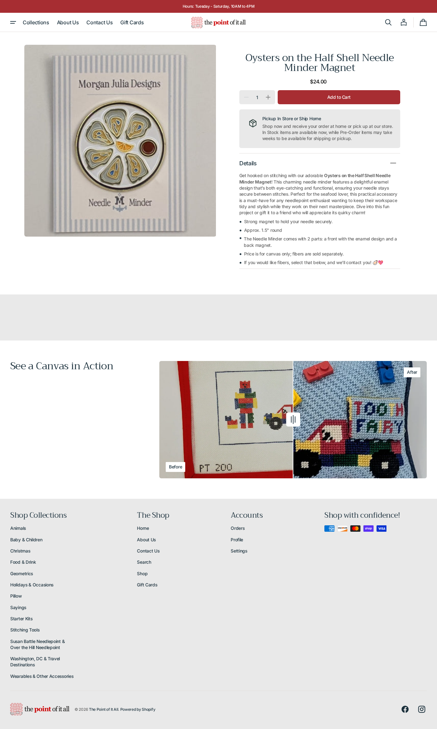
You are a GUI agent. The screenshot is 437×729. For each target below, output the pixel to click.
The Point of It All (103, 709)
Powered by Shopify (137, 709)
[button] (388, 22)
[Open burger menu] (13, 22)
